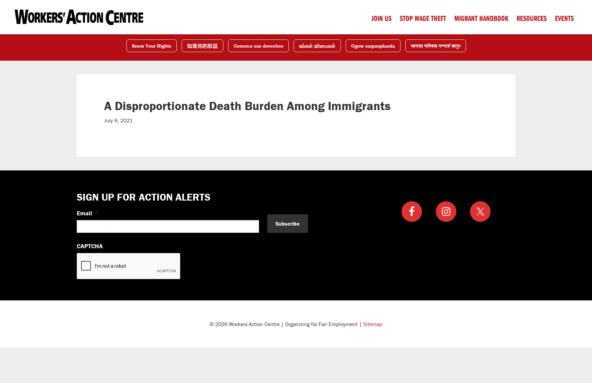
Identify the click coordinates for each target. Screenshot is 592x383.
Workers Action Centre (79, 17)
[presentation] (129, 266)
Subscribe (287, 223)
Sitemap (372, 324)
